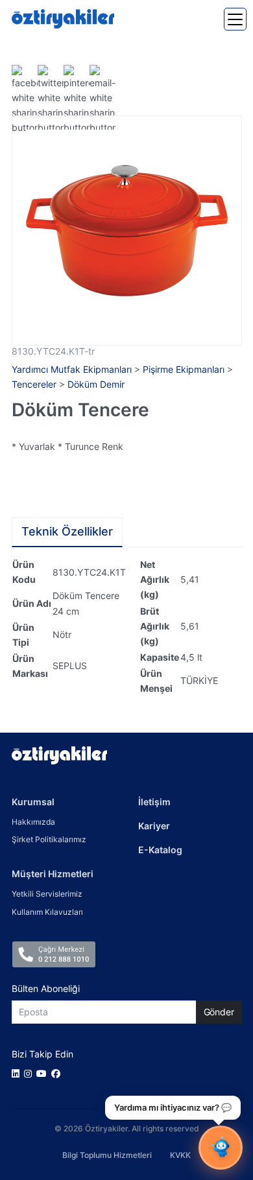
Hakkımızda (33, 822)
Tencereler (34, 384)
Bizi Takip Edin (42, 1053)
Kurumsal (33, 801)
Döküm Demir (96, 384)
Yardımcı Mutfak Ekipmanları (72, 369)
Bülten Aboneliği (46, 988)
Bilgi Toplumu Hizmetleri (107, 1155)
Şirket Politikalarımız (49, 839)
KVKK (180, 1155)
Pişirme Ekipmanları (183, 369)
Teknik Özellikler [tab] (67, 531)
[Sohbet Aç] (221, 1148)
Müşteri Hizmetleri (52, 873)
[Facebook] (58, 1073)
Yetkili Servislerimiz (47, 894)
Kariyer (154, 825)
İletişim (154, 801)
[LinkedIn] (18, 1073)
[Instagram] (30, 1073)
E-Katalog (160, 849)
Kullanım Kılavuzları (47, 912)
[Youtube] (43, 1073)
